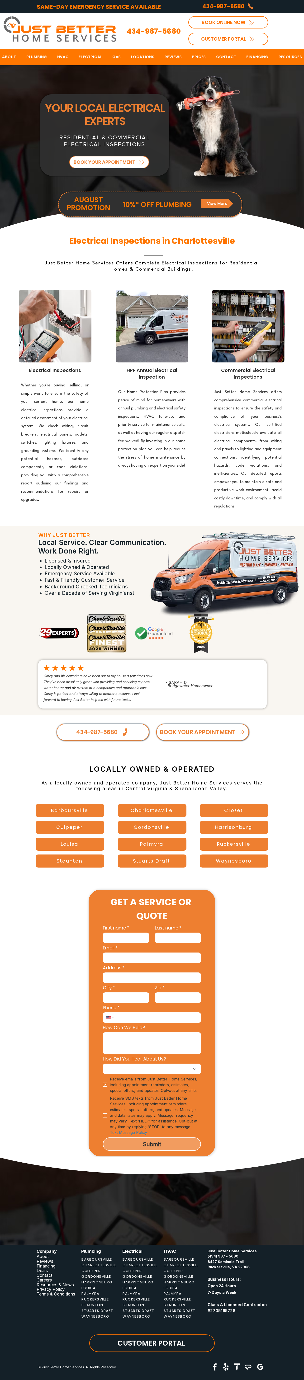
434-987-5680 (154, 31)
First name (116, 928)
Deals (42, 1270)
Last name (168, 928)
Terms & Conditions (56, 1293)
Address (113, 968)
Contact (44, 1275)
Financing (46, 1265)
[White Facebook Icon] (214, 1367)
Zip (160, 987)
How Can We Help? (124, 1027)
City (109, 987)
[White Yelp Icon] (226, 1367)
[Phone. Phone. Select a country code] (110, 1017)
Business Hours (224, 1279)
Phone (111, 1007)
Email (110, 948)
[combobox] (152, 1069)
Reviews (45, 1261)
